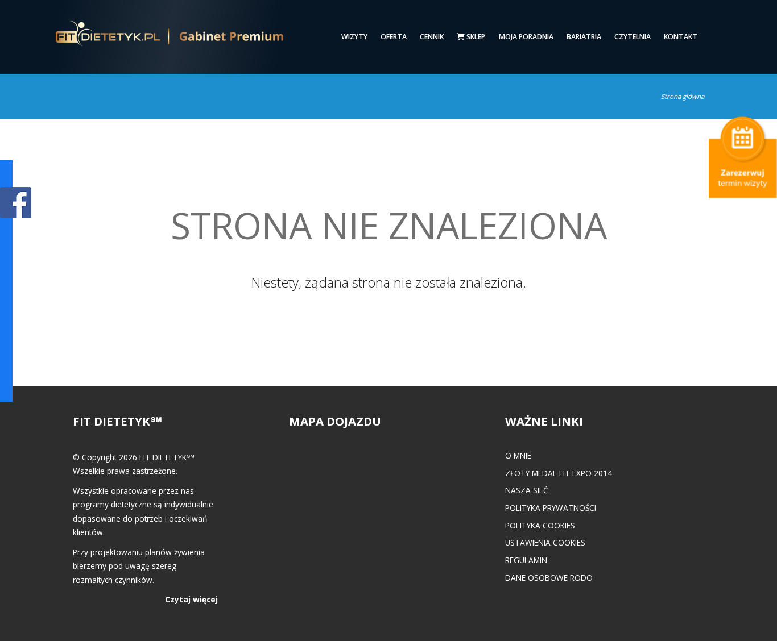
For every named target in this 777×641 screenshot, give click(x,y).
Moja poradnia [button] (526, 36)
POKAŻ (15, 203)
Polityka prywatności (550, 507)
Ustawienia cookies (545, 542)
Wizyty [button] (354, 36)
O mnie (518, 455)
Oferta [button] (394, 36)
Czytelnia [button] (632, 36)
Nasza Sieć (526, 490)
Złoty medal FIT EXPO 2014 (558, 473)
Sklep (475, 36)
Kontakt (680, 36)
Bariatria (584, 36)
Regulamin (526, 560)
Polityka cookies (540, 525)
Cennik (432, 36)
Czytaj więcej (191, 599)
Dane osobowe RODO (549, 577)
